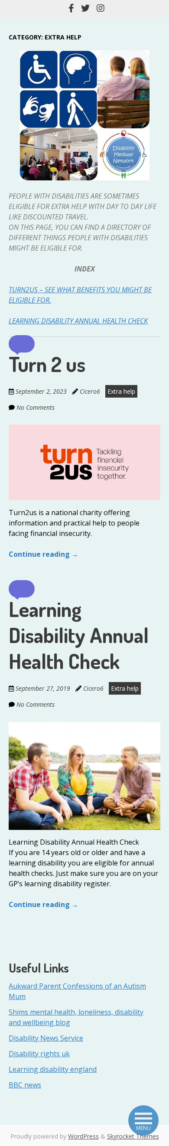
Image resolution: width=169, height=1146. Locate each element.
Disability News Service (46, 1038)
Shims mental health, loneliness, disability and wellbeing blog (76, 1017)
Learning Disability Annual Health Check (78, 321)
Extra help (121, 391)
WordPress (83, 1136)
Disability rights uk (39, 1053)
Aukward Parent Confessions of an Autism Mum (77, 991)
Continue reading (43, 554)
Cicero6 (90, 391)
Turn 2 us (47, 364)
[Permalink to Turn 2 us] (84, 429)
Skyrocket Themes (133, 1136)
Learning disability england (53, 1069)
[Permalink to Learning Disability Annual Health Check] (84, 726)
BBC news (25, 1085)
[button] (22, 344)
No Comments (35, 407)
